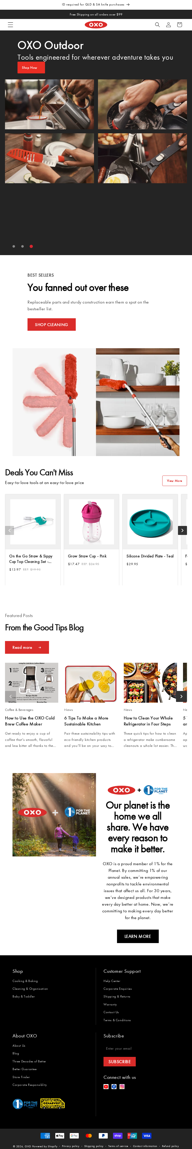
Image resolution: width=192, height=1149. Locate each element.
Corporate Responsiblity (29, 1085)
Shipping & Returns (117, 996)
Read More (14, 755)
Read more (22, 647)
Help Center (112, 981)
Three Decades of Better (29, 1061)
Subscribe (119, 1061)
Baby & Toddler (23, 996)
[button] (10, 24)
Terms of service (118, 1146)
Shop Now (29, 67)
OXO (28, 1146)
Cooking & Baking (25, 981)
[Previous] (9, 530)
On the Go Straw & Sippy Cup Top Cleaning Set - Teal (30, 558)
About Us (19, 1045)
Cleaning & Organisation (30, 988)
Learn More (137, 936)
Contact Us (111, 1012)
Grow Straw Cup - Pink (87, 555)
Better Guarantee (24, 1069)
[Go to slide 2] (22, 246)
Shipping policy (94, 1146)
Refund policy (170, 1146)
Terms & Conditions (117, 1020)
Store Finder (21, 1077)
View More (174, 481)
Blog (15, 1053)
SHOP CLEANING (51, 324)
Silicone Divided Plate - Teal (150, 555)
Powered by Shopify (45, 1146)
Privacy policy (71, 1146)
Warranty (110, 1004)
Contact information (145, 1146)
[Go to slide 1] (13, 246)
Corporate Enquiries (118, 988)
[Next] (182, 530)
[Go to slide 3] (31, 246)
